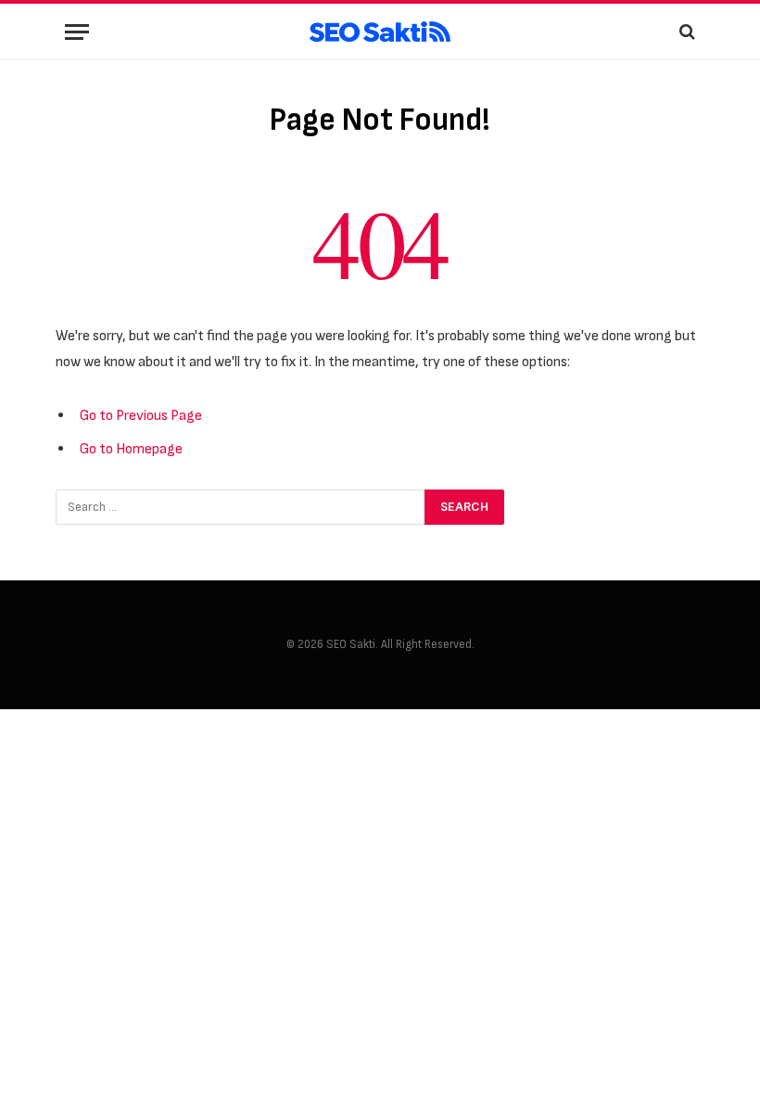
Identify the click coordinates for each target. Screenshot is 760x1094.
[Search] (685, 32)
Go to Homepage (131, 448)
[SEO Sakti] (379, 32)
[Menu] (77, 32)
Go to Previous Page (141, 415)
